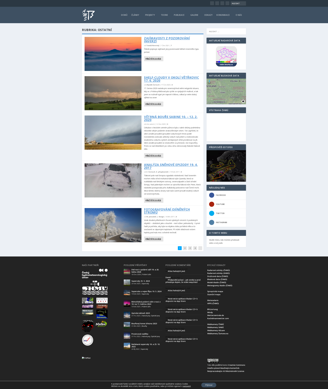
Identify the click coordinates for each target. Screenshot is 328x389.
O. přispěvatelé (162, 172)
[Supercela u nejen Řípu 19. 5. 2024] (127, 293)
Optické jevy (155, 316)
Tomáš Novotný (152, 45)
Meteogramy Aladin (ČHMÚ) (219, 285)
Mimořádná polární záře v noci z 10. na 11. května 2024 (146, 303)
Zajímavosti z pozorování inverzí (167, 39)
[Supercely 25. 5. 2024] (127, 283)
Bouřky (144, 326)
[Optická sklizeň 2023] (127, 315)
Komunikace (223, 15)
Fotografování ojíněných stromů (167, 210)
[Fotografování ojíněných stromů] (113, 225)
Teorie (164, 15)
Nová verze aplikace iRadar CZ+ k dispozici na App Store (182, 299)
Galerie (194, 15)
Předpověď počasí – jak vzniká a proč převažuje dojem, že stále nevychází (183, 281)
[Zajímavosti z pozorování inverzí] (113, 54)
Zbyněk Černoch (153, 85)
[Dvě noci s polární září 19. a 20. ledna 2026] (127, 271)
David (168, 277)
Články (135, 15)
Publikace (179, 15)
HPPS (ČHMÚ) (213, 303)
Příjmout (208, 385)
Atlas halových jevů (176, 271)
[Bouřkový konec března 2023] (127, 325)
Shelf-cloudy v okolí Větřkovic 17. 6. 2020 (171, 79)
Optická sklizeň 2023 (140, 313)
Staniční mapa (213, 294)
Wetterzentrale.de (215, 315)
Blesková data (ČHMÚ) (217, 279)
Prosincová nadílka (139, 334)
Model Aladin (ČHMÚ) (216, 282)
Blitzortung (212, 309)
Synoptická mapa (215, 291)
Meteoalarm (212, 300)
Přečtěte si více (153, 58)
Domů (124, 15)
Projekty (150, 15)
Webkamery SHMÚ (215, 327)
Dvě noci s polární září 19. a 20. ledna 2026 (145, 270)
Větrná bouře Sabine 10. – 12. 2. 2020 (170, 118)
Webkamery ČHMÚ (215, 324)
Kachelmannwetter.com (218, 318)
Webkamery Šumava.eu (217, 333)
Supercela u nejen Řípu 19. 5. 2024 (146, 291)
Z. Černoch (150, 172)
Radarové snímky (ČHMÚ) (218, 270)
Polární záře (146, 274)
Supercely (145, 283)
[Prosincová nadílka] (127, 335)
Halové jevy (146, 316)
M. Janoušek (151, 217)
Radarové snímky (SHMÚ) (218, 273)
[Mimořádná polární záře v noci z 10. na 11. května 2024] (127, 303)
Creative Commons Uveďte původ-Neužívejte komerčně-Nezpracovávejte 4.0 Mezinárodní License (226, 368)
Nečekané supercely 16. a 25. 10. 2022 (145, 345)
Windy (210, 312)
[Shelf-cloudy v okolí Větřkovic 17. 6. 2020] (113, 93)
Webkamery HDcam (216, 330)
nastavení (187, 386)
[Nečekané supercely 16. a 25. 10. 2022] (127, 346)
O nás (239, 15)
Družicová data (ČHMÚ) (217, 276)
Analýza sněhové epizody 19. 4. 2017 (171, 166)
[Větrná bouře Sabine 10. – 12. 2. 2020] (113, 132)
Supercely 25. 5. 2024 (140, 281)
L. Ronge (160, 217)
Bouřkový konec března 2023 (144, 323)
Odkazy (208, 15)
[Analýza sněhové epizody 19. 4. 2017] (113, 180)
